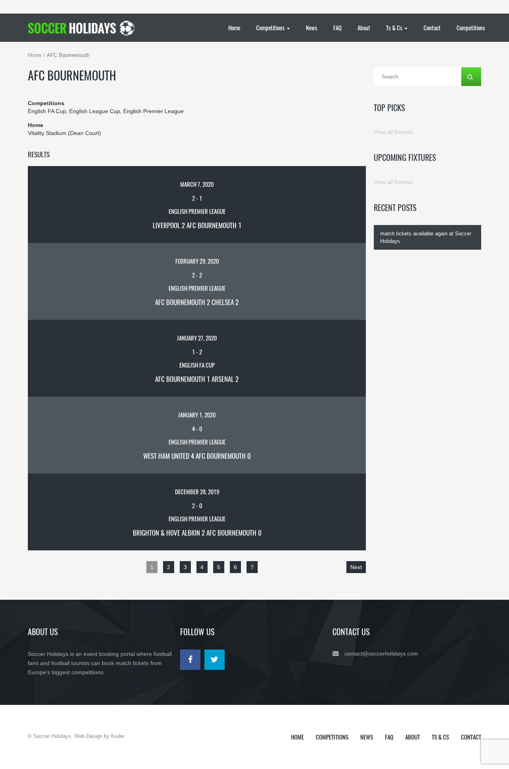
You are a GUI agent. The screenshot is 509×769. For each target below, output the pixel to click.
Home (234, 27)
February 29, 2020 (197, 260)
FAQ (337, 27)
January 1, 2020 (197, 414)
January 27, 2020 (197, 337)
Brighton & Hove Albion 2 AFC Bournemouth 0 (197, 533)
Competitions (271, 27)
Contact (432, 27)
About (363, 27)
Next (356, 567)
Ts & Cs (395, 27)
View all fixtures (393, 132)
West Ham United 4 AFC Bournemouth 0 (197, 456)
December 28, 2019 (197, 491)
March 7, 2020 (197, 184)
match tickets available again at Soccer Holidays (425, 237)
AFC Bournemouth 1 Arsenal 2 (197, 379)
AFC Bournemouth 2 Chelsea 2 (197, 302)
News (311, 27)
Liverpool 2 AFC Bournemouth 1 (197, 225)
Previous (43, 567)
